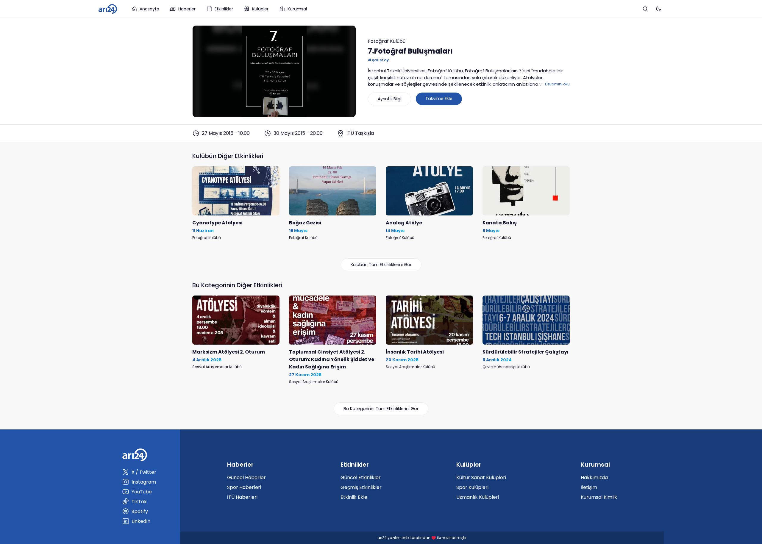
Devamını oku (557, 84)
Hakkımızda (594, 477)
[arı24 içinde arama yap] (645, 9)
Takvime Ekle (438, 98)
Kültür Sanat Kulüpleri (481, 477)
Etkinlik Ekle (354, 497)
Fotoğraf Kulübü (386, 41)
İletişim (589, 487)
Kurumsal (297, 9)
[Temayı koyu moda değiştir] (658, 9)
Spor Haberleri (244, 487)
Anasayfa (149, 9)
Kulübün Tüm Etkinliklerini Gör (381, 265)
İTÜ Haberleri (242, 497)
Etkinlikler (224, 9)
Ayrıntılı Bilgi (389, 99)
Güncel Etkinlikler (361, 477)
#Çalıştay (378, 59)
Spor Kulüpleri (472, 487)
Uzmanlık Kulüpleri (477, 497)
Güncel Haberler (246, 477)
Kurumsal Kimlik (599, 497)
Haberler (187, 9)
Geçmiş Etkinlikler (361, 487)
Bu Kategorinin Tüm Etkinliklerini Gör (381, 409)
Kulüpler (260, 9)
